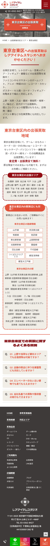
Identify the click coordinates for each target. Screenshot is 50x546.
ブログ (28, 478)
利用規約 (10, 487)
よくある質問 (12, 467)
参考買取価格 (26, 413)
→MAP (35, 519)
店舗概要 (11, 473)
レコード (10, 442)
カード (28, 435)
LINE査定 (29, 464)
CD (8, 438)
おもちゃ (10, 435)
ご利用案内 (12, 455)
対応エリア (25, 420)
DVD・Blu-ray (31, 439)
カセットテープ (32, 442)
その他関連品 (31, 449)
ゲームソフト (12, 432)
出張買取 (29, 460)
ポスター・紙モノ (14, 449)
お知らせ (10, 481)
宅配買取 (10, 464)
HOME (4, 40)
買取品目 (11, 427)
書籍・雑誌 (30, 446)
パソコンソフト (13, 446)
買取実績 (11, 420)
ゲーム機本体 (31, 432)
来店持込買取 (12, 460)
